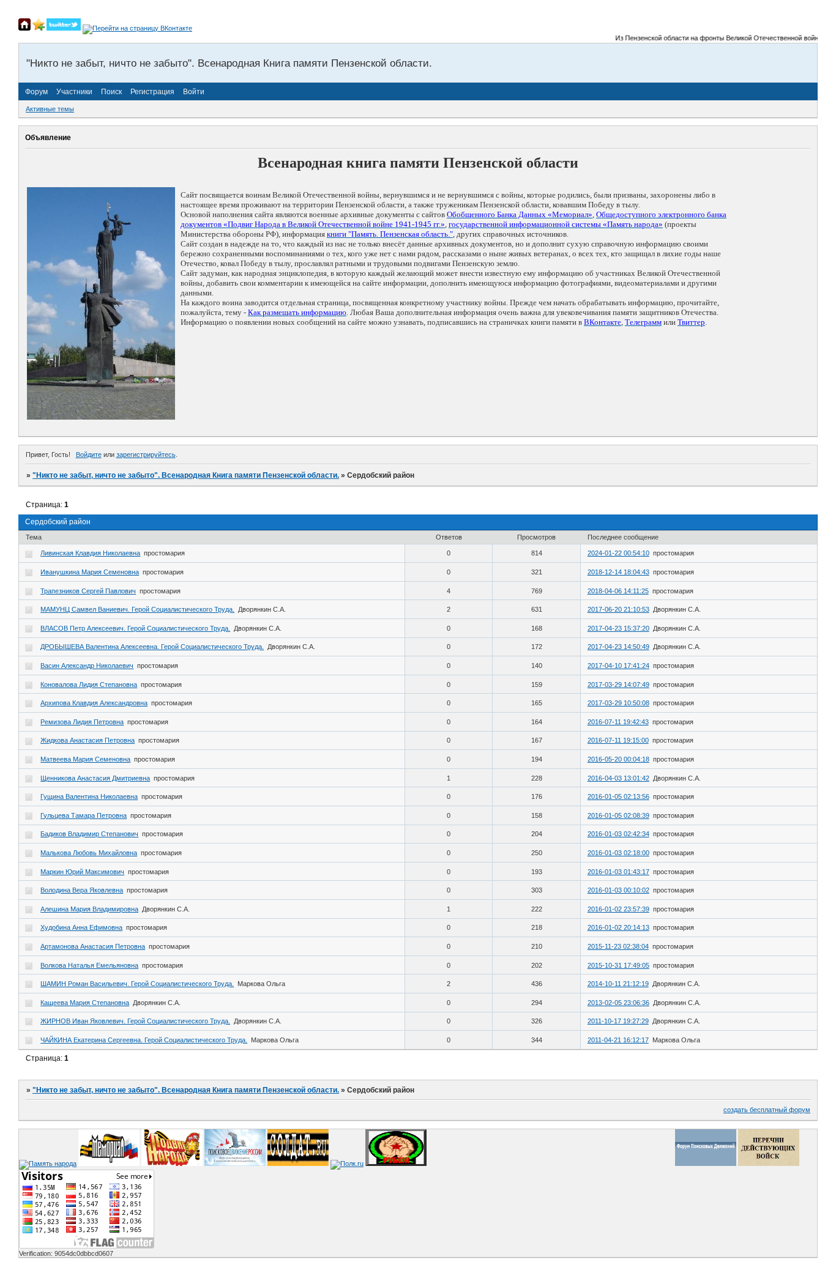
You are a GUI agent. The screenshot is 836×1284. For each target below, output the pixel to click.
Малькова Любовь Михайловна (88, 852)
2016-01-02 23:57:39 (618, 909)
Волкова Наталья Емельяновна (89, 965)
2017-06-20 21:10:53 (618, 609)
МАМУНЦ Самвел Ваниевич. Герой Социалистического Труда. (137, 609)
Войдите (89, 454)
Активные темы (50, 109)
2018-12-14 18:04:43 (618, 572)
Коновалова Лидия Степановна (88, 684)
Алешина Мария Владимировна (89, 909)
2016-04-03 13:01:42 (618, 778)
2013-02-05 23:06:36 (618, 1002)
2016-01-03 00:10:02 (618, 890)
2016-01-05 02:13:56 (618, 796)
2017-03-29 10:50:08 (618, 703)
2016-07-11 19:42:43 (618, 721)
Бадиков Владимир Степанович (89, 833)
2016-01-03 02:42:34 (618, 833)
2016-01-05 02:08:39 (618, 815)
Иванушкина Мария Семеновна (89, 572)
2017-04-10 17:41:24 (618, 665)
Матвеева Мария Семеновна (85, 759)
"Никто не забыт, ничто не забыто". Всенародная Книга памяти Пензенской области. (185, 475)
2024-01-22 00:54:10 (618, 553)
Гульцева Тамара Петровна (83, 815)
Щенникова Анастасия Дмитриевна (95, 778)
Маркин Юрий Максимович (82, 871)
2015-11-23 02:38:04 (618, 946)
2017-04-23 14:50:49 (618, 646)
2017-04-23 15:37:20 (618, 628)
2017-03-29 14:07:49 (618, 684)
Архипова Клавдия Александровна (93, 703)
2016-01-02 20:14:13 (618, 927)
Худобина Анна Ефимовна (81, 927)
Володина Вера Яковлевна (81, 890)
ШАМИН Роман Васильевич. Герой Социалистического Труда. (137, 983)
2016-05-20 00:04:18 (618, 759)
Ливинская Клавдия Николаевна (90, 553)
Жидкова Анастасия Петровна (87, 740)
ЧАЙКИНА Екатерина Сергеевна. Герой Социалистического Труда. (143, 1040)
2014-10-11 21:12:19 (618, 983)
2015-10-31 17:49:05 (618, 965)
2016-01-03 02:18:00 (618, 852)
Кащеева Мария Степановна (84, 1002)
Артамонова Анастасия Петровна (92, 946)
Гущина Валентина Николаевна (89, 796)
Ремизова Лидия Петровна (82, 721)
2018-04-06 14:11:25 (618, 591)
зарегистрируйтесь (146, 454)
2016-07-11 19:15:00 (618, 740)
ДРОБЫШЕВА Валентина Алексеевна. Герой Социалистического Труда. (152, 646)
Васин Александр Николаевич (86, 665)
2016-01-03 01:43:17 (618, 871)
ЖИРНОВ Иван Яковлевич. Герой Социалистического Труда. (135, 1021)
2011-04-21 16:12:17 (618, 1040)
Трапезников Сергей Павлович (88, 591)
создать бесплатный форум (766, 1109)
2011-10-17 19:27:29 (618, 1021)
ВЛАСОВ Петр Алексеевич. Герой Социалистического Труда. (135, 628)
